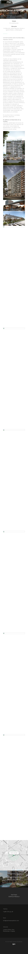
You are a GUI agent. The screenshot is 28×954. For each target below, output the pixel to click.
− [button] (1, 844)
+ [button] (1, 842)
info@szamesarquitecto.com (11, 920)
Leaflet (13, 869)
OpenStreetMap (20, 869)
